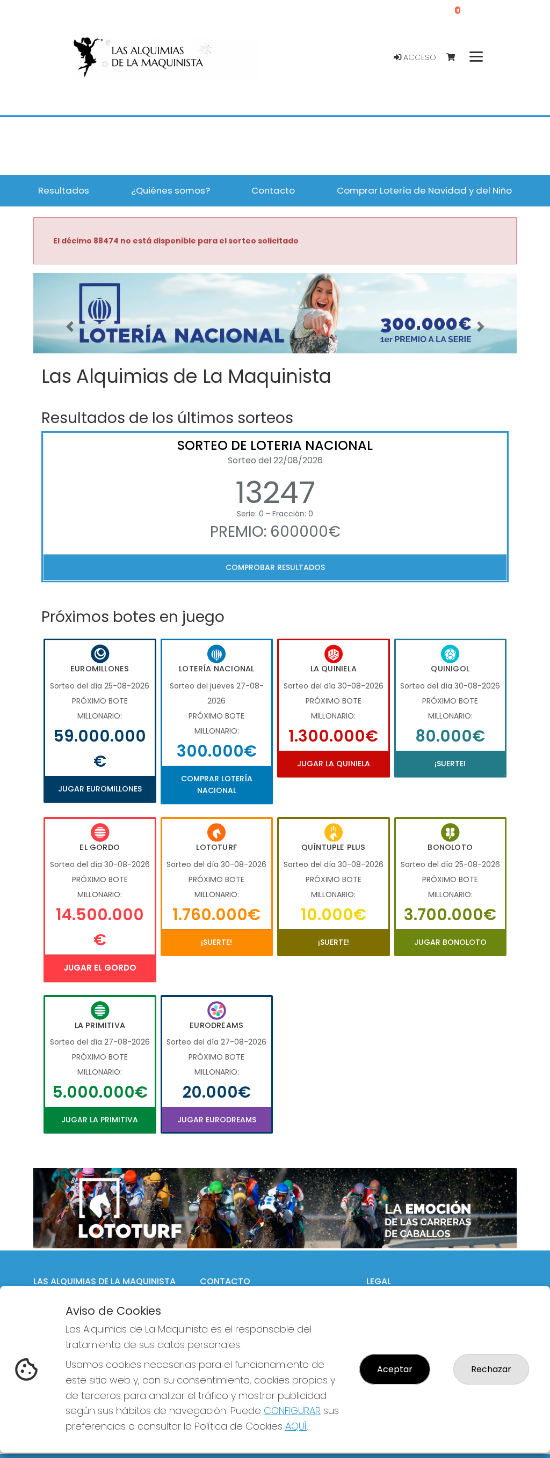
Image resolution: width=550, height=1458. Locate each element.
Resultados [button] (63, 190)
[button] (69, 326)
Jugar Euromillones (100, 788)
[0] (455, 57)
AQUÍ (296, 1426)
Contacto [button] (273, 190)
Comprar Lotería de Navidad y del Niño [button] (424, 190)
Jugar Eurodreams (216, 1119)
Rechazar (491, 1369)
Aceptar (394, 1369)
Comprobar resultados (275, 567)
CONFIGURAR (292, 1410)
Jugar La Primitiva (99, 1119)
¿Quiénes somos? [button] (170, 190)
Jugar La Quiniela (333, 763)
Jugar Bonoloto (450, 942)
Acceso (418, 57)
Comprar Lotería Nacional (216, 784)
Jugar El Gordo (99, 967)
